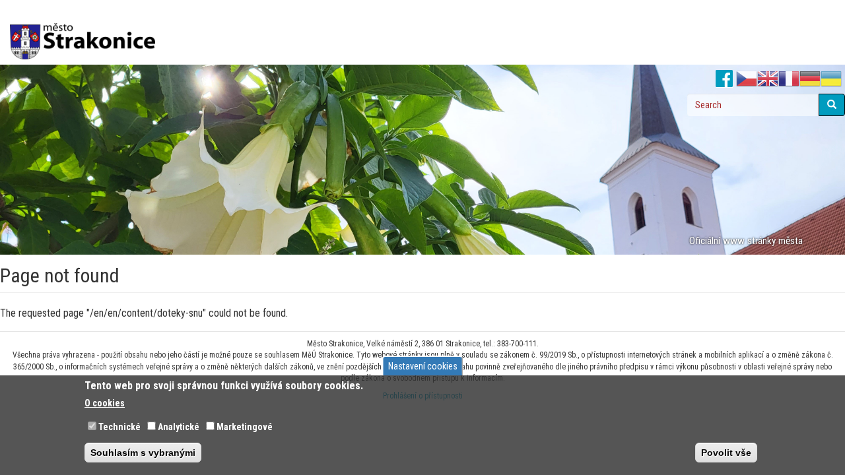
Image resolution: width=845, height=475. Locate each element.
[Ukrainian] (831, 79)
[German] (810, 79)
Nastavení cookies (422, 366)
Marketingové (245, 427)
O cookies (104, 403)
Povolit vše (726, 452)
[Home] (87, 32)
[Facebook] (724, 79)
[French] (788, 79)
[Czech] (746, 79)
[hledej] (832, 105)
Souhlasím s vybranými (142, 452)
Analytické (178, 427)
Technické (119, 427)
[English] (767, 79)
